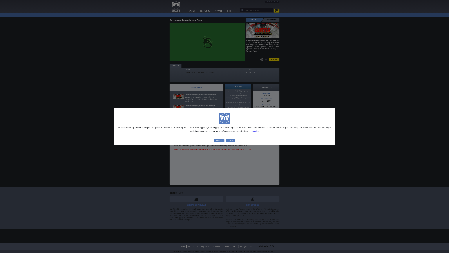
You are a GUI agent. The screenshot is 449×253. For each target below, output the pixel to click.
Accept (219, 141)
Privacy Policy (253, 131)
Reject (230, 141)
